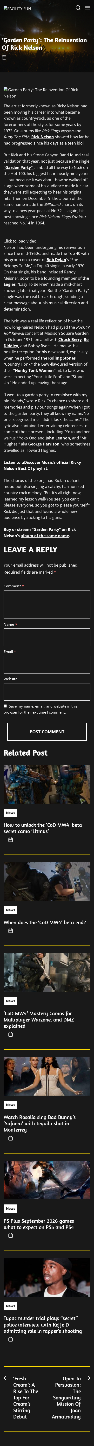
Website (11, 678)
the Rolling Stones (58, 358)
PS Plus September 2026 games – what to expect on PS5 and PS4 (41, 1223)
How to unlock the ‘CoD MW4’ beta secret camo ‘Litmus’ (43, 827)
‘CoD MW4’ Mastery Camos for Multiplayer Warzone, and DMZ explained (39, 1019)
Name (10, 624)
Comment (14, 586)
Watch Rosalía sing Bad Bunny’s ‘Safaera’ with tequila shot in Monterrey (40, 1123)
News (10, 812)
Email (10, 651)
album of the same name (45, 535)
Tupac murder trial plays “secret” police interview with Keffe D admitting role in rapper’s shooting (43, 1324)
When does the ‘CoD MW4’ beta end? (45, 922)
